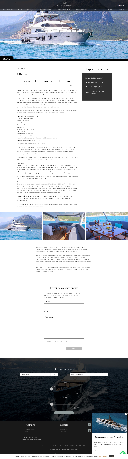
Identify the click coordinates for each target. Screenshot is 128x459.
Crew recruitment (81, 10)
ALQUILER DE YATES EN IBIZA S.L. (70, 452)
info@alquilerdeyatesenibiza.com (33, 439)
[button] (62, 242)
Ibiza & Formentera (64, 10)
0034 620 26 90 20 (71, 295)
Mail (95, 450)
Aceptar (111, 456)
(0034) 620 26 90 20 (33, 437)
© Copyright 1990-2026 (56, 452)
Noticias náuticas (97, 10)
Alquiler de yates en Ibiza (64, 5)
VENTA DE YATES (62, 449)
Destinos (111, 10)
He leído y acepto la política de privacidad (59, 341)
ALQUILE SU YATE (54, 449)
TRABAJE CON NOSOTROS (72, 449)
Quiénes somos (8, 10)
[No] (126, 456)
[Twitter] (89, 430)
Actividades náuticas (45, 10)
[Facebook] (89, 424)
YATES (20, 10)
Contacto (122, 10)
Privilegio (30, 10)
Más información (103, 456)
